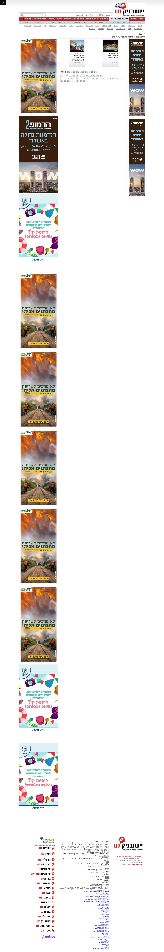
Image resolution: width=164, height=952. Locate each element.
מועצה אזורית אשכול (102, 927)
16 (110, 78)
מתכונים (99, 870)
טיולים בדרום (104, 910)
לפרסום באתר (78, 15)
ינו (62, 75)
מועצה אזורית (104, 922)
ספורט (106, 874)
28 (84, 81)
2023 (82, 72)
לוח (73, 889)
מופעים (74, 858)
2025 (91, 72)
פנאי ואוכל (80, 889)
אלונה (97, 26)
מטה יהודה (67, 23)
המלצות (99, 879)
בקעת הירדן (98, 23)
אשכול (71, 26)
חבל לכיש (52, 26)
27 (81, 81)
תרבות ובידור (92, 19)
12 (97, 78)
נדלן (87, 866)
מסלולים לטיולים (103, 909)
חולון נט (106, 945)
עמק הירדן (88, 23)
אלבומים (95, 863)
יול (84, 75)
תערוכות (106, 860)
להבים (140, 23)
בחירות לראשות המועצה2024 (98, 852)
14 (103, 78)
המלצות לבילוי (40, 19)
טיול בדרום (105, 913)
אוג (87, 75)
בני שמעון (27, 26)
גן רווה (52, 23)
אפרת (140, 26)
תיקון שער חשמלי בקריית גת (100, 938)
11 (94, 78)
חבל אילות (116, 23)
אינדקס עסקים (90, 889)
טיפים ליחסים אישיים (102, 906)
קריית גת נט (105, 944)
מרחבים (101, 29)
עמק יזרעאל (106, 26)
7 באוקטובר (105, 916)
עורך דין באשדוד (103, 942)
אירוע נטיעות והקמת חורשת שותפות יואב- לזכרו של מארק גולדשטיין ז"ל (78, 57)
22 (65, 81)
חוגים (107, 866)
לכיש (76, 854)
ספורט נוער (105, 876)
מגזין (107, 868)
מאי (77, 75)
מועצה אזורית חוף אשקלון (100, 926)
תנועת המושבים (103, 895)
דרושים (100, 866)
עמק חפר (79, 26)
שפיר (129, 29)
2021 (73, 72)
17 (113, 78)
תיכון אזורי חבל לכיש (102, 893)
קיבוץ (107, 921)
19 (119, 78)
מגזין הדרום (78, 19)
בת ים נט (106, 936)
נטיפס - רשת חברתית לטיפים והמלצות (96, 892)
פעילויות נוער (105, 863)
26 (78, 81)
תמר (124, 23)
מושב (107, 919)
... (117, 60)
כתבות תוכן (79, 863)
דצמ (101, 75)
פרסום (106, 947)
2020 (69, 72)
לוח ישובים (105, 865)
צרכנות (52, 19)
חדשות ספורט (94, 876)
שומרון (122, 26)
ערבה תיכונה (120, 29)
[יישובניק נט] (127, 850)
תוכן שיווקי (105, 882)
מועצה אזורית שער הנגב (101, 932)
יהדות (107, 889)
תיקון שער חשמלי (103, 898)
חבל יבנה (28, 23)
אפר (74, 75)
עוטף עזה (104, 19)
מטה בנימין (77, 23)
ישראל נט (105, 935)
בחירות (28, 19)
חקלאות (67, 19)
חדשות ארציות (95, 873)
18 (116, 78)
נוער (107, 862)
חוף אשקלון (138, 29)
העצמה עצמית (104, 907)
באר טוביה (62, 26)
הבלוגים (100, 889)
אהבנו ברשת (75, 887)
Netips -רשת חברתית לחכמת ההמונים (96, 901)
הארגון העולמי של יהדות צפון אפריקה (97, 899)
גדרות (116, 26)
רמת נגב (132, 23)
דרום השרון (131, 26)
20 (123, 78)
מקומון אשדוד (104, 933)
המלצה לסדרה (104, 904)
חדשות (134, 19)
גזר (46, 23)
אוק (94, 75)
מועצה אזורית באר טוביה (101, 929)
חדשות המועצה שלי (119, 19)
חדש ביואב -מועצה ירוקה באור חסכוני (112, 55)
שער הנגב (37, 26)
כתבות (107, 858)
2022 (78, 72)
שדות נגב (92, 29)
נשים (59, 19)
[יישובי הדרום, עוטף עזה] (129, 16)
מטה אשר (89, 26)
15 (106, 78)
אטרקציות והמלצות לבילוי (99, 884)
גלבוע (108, 23)
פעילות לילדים (83, 858)
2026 (96, 72)
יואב (45, 26)
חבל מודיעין (38, 23)
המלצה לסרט (104, 902)
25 (74, 81)
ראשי (141, 19)
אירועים (87, 863)
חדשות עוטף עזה (103, 924)
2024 (87, 72)
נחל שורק (110, 29)
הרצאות (66, 858)
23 (68, 81)
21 (62, 81)
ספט (90, 75)
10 (90, 78)
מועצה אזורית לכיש (102, 930)
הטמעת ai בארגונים (93, 886)
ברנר (59, 23)
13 (100, 78)
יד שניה (93, 866)
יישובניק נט (140, 37)
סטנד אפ (93, 858)
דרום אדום (105, 886)
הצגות (100, 858)
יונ (81, 75)
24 (71, 81)
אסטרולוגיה (91, 870)
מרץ (70, 75)
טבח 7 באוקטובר (103, 918)
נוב (98, 75)
